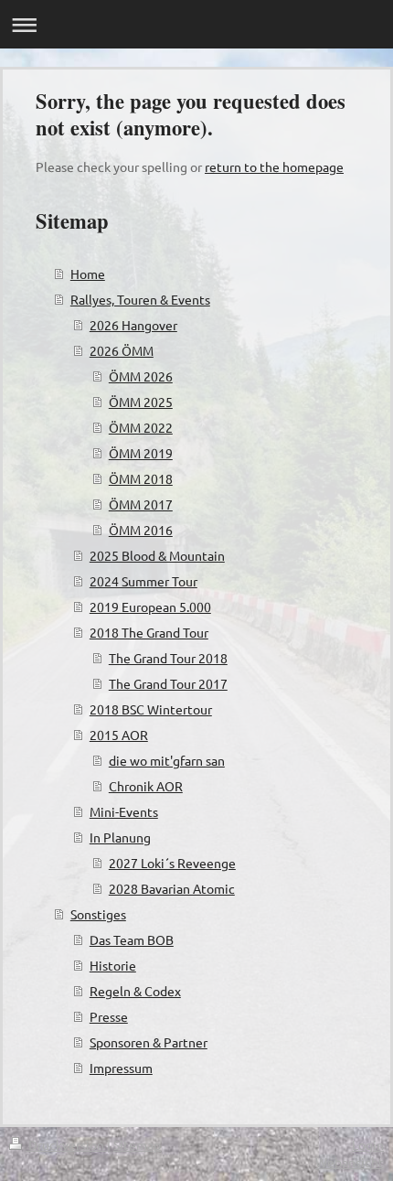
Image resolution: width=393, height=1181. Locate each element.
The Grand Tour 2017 (168, 683)
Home (87, 273)
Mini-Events (124, 811)
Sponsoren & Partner (148, 1042)
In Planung (120, 837)
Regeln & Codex (135, 990)
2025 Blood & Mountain (157, 555)
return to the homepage (274, 166)
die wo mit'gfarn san (167, 760)
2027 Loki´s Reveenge (172, 862)
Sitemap (137, 1144)
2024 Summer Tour (143, 581)
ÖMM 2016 (141, 529)
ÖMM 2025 (141, 401)
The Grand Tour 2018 (168, 658)
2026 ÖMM (122, 350)
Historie (113, 965)
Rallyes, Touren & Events (140, 299)
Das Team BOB (132, 939)
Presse (109, 1016)
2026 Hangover (133, 325)
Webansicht (349, 1162)
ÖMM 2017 (141, 504)
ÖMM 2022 (141, 427)
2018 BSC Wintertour (151, 709)
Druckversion (66, 1144)
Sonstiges (98, 914)
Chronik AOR (146, 786)
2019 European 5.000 (150, 606)
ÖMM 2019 (141, 453)
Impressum (121, 1067)
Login (368, 1144)
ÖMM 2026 (141, 376)
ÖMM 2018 (141, 478)
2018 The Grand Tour (149, 632)
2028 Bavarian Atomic (172, 888)
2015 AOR (119, 734)
